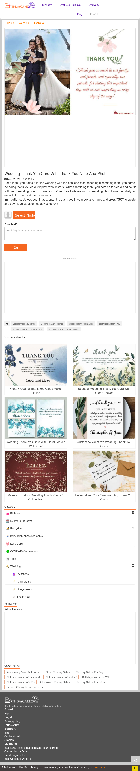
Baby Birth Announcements (26, 536)
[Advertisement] (70, 141)
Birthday (15, 513)
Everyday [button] (94, 5)
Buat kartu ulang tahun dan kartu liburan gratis (31, 747)
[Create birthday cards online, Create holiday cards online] (21, 4)
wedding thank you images (81, 323)
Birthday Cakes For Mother (61, 677)
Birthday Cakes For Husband (23, 677)
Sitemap (9, 740)
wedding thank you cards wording (27, 329)
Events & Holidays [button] (70, 5)
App (6, 713)
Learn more (99, 767)
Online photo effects (15, 751)
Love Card (16, 543)
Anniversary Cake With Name (23, 672)
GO (129, 14)
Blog (79, 14)
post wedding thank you (109, 323)
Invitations (23, 574)
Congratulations (26, 589)
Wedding (15, 566)
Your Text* (10, 224)
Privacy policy (12, 721)
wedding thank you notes (52, 323)
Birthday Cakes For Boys (90, 672)
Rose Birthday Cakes (58, 672)
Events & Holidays (21, 521)
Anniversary (24, 581)
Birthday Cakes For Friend (91, 682)
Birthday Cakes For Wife (96, 677)
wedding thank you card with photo (63, 329)
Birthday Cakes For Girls (20, 682)
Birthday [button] (47, 5)
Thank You (23, 596)
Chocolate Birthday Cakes (55, 682)
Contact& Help (12, 736)
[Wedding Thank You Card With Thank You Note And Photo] (70, 72)
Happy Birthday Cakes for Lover (24, 687)
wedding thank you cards (24, 323)
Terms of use (12, 725)
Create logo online (15, 755)
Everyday (16, 528)
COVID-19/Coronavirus (24, 551)
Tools (13, 558)
